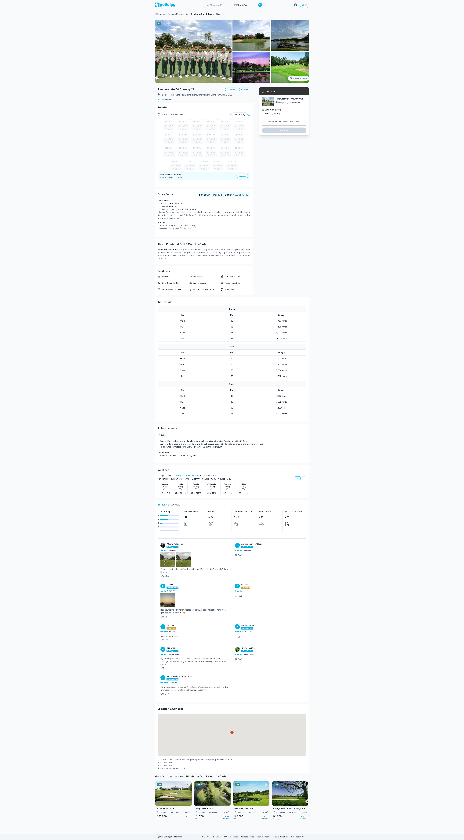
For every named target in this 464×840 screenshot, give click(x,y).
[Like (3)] (161, 576)
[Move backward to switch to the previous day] (230, 114)
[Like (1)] (161, 694)
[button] (194, 560)
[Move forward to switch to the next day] (248, 114)
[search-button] (260, 5)
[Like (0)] (236, 555)
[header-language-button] (295, 4)
